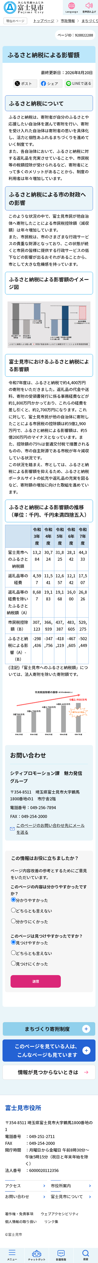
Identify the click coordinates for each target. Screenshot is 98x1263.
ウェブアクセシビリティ (60, 1213)
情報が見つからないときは (48, 1072)
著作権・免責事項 (19, 1213)
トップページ (43, 20)
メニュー (12, 1259)
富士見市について (67, 1196)
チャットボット (36, 1259)
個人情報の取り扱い (21, 1221)
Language (72, 11)
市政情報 (68, 20)
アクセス (13, 1186)
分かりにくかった (32, 922)
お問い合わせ (17, 1196)
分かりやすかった (32, 900)
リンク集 (51, 1221)
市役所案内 (61, 1186)
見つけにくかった (32, 964)
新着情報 (61, 1259)
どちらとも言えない (34, 911)
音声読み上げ (89, 11)
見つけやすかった (32, 943)
